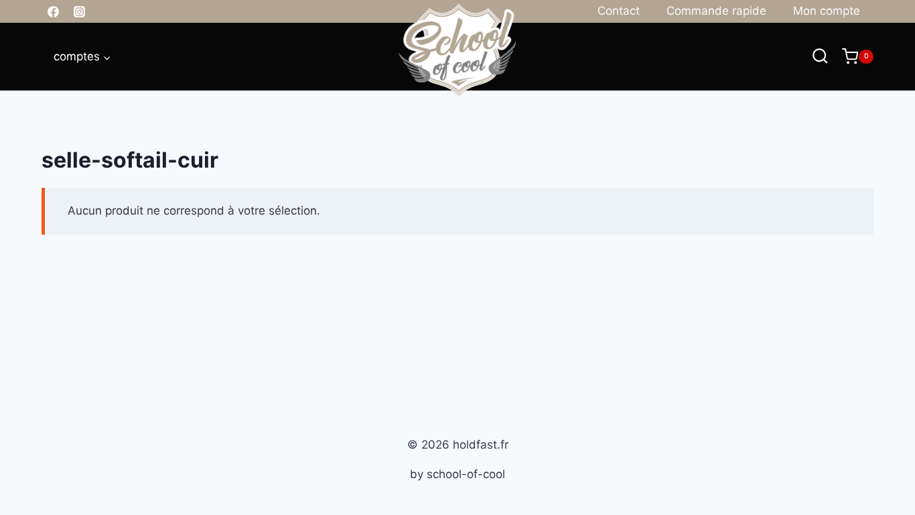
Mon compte (826, 10)
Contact (618, 10)
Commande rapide (716, 10)
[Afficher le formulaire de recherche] (820, 57)
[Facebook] (53, 11)
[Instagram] (79, 11)
